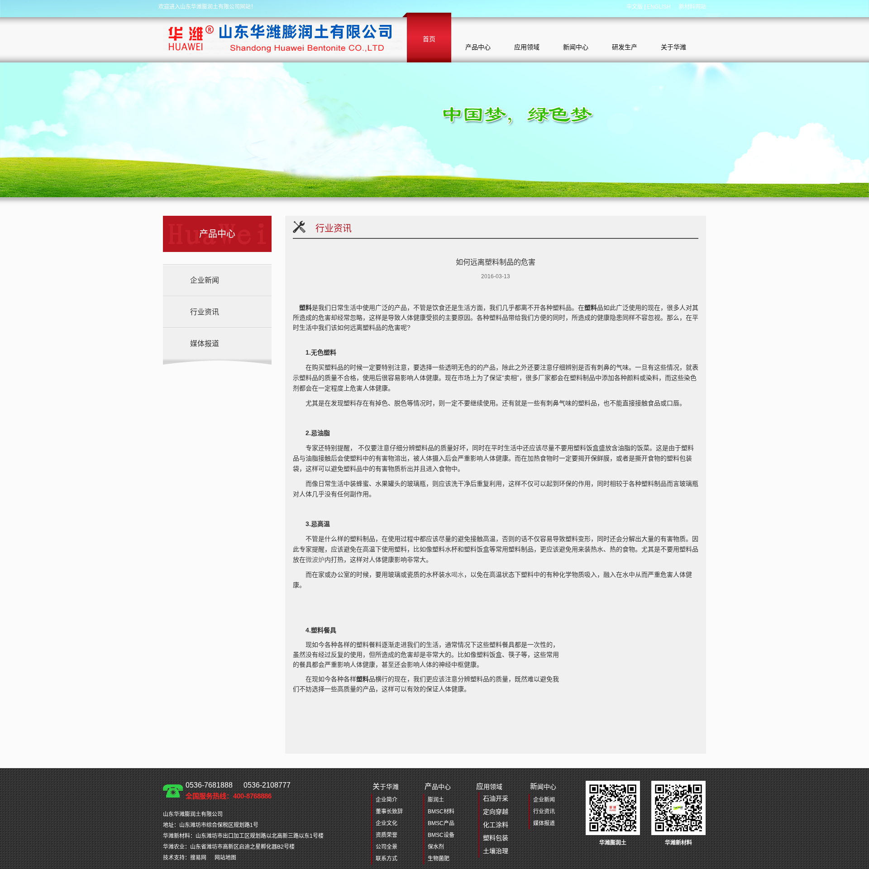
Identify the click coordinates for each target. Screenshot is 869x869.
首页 (429, 39)
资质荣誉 (386, 835)
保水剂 (436, 847)
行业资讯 (204, 312)
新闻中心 (575, 47)
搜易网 (198, 858)
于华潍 (385, 786)
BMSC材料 (441, 811)
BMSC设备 (441, 835)
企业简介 (386, 800)
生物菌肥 (438, 858)
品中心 (438, 786)
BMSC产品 (441, 823)
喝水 (457, 574)
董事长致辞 (389, 811)
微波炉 (315, 559)
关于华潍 (673, 47)
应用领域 (527, 47)
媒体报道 (204, 343)
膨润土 (436, 800)
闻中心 (543, 786)
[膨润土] (282, 37)
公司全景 (386, 847)
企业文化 (386, 823)
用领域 (492, 819)
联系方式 (386, 858)
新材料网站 (692, 7)
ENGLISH (659, 7)
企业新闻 (204, 280)
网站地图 (225, 858)
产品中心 (478, 47)
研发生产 (624, 47)
